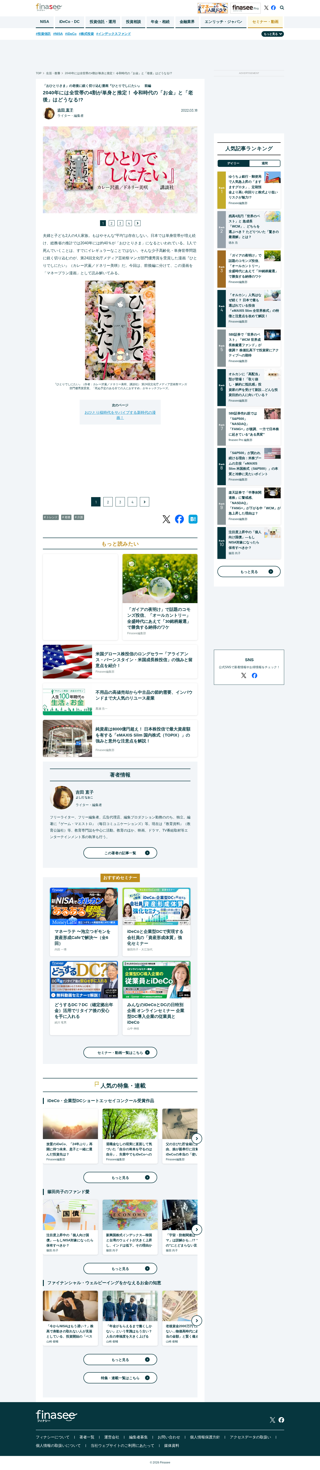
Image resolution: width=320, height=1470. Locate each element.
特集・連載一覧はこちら (120, 1378)
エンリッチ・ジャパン (223, 22)
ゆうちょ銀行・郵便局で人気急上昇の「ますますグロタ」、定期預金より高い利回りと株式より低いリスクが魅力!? (253, 187)
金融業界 (187, 22)
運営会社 (111, 1437)
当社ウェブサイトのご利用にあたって (122, 1446)
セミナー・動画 (265, 22)
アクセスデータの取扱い (250, 1437)
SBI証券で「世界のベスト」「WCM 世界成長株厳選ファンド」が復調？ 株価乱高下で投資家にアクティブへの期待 (254, 345)
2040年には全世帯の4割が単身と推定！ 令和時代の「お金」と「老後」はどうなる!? (118, 73)
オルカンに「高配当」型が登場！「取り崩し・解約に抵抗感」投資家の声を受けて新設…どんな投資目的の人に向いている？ (253, 384)
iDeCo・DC (69, 22)
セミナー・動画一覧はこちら (120, 1053)
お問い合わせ (169, 1437)
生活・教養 (53, 73)
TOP (38, 73)
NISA (44, 22)
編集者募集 (138, 1437)
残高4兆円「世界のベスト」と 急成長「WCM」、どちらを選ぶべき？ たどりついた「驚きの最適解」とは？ (254, 226)
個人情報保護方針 (205, 1437)
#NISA (58, 34)
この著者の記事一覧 (120, 853)
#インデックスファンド (113, 34)
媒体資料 (171, 1446)
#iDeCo (71, 34)
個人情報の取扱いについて (58, 1446)
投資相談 (133, 22)
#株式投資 (86, 34)
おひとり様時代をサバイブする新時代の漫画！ (120, 415)
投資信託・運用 (103, 22)
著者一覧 (86, 1437)
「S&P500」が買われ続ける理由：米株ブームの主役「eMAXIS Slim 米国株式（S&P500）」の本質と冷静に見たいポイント (253, 463)
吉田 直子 (65, 110)
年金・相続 (160, 22)
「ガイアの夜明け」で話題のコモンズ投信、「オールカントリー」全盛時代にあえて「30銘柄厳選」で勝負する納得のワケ (253, 265)
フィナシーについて (53, 1437)
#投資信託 (43, 34)
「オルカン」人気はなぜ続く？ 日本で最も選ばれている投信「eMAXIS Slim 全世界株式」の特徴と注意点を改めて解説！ (254, 305)
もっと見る (120, 1178)
